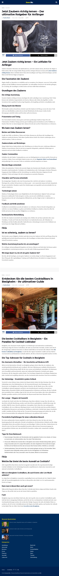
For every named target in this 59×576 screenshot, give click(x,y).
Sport (31, 553)
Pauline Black (6, 17)
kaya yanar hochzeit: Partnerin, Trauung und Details (21, 535)
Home (3, 7)
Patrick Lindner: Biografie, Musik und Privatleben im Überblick (23, 522)
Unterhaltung (33, 557)
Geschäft (8, 7)
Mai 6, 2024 (14, 17)
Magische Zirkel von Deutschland (47, 159)
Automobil (4, 547)
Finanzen (4, 553)
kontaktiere (9, 569)
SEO (40, 573)
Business (4, 549)
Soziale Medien (34, 549)
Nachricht (32, 545)
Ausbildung (5, 545)
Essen (3, 551)
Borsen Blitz (7, 573)
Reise (31, 547)
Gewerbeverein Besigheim (31, 506)
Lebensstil (8, 275)
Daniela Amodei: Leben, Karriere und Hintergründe (21, 528)
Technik (32, 555)
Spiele (31, 551)
